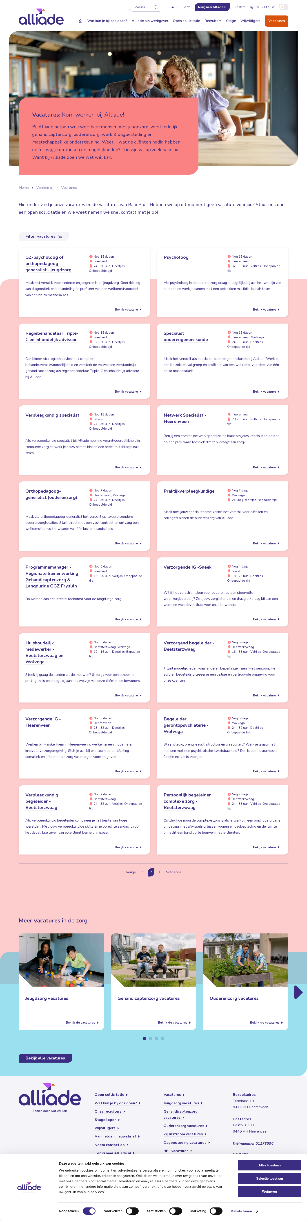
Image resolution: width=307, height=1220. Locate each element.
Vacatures (276, 20)
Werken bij (44, 187)
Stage (231, 20)
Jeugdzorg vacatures (46, 998)
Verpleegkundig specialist (52, 415)
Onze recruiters (108, 1111)
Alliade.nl (212, 7)
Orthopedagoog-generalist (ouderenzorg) (51, 494)
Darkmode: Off (283, 7)
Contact (240, 7)
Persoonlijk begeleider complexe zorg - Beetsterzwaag (187, 801)
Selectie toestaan (269, 1178)
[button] (168, 7)
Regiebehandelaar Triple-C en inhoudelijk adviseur (51, 336)
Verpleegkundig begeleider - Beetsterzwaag (41, 801)
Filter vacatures (41, 236)
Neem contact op (110, 1144)
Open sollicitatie (186, 20)
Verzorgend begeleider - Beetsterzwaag (189, 646)
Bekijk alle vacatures (45, 1058)
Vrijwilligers (250, 20)
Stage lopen (106, 1119)
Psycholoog (176, 257)
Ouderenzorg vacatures (234, 998)
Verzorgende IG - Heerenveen (43, 722)
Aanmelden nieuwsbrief (116, 1136)
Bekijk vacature (127, 309)
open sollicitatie (43, 212)
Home (24, 187)
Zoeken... (141, 7)
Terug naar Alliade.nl (113, 1153)
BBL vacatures (176, 1150)
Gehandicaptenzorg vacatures (149, 998)
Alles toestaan (269, 1165)
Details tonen (241, 1211)
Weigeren (269, 1191)
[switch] (132, 1211)
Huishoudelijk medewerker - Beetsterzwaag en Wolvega (44, 652)
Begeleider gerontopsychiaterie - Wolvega (186, 725)
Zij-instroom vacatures (184, 1134)
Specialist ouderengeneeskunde (186, 336)
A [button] (172, 7)
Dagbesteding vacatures (185, 1142)
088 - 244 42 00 (265, 7)
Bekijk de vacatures (81, 1022)
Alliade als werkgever (150, 20)
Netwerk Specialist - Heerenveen (185, 418)
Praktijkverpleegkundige (189, 491)
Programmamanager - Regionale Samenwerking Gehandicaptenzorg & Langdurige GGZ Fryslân (51, 576)
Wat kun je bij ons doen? (107, 20)
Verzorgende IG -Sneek (187, 567)
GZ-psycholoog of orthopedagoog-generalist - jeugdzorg (48, 263)
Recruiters (213, 20)
